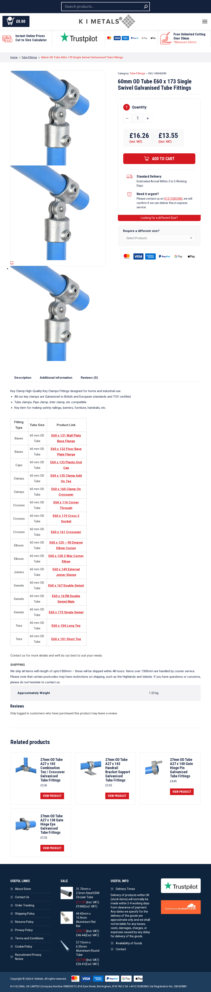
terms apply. (188, 48)
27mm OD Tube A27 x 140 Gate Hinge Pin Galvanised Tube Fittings (181, 768)
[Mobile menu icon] (205, 21)
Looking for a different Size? (159, 217)
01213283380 (173, 198)
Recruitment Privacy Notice (28, 957)
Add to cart (163, 158)
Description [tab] (22, 378)
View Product (52, 796)
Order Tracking (24, 905)
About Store (23, 889)
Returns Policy (24, 921)
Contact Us (22, 897)
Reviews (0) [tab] (89, 378)
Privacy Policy (24, 930)
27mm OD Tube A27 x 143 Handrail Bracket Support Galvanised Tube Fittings (117, 770)
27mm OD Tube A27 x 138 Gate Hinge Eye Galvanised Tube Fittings (51, 824)
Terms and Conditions (29, 938)
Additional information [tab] (56, 378)
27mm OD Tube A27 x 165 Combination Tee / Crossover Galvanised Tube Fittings (52, 770)
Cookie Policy (23, 946)
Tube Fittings (137, 73)
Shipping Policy (25, 913)
